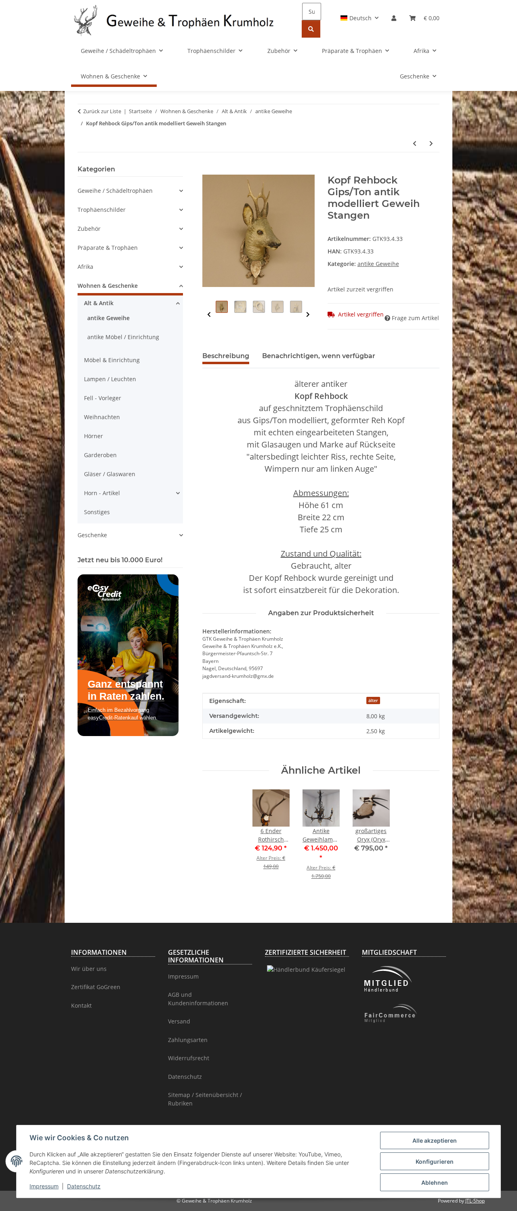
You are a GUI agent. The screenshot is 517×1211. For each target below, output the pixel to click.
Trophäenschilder (102, 209)
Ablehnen (434, 1182)
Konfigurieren (435, 1161)
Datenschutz (84, 1186)
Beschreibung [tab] (225, 356)
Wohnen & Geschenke (108, 285)
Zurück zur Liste (102, 111)
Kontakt (81, 1005)
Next (308, 315)
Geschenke (92, 535)
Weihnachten (102, 417)
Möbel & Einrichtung (112, 360)
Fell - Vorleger (102, 398)
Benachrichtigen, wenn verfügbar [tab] (318, 356)
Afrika (85, 266)
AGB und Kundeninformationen (198, 999)
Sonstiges (97, 512)
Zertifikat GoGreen (95, 987)
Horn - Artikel (102, 493)
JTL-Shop (475, 1200)
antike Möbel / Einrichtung (123, 337)
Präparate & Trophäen (108, 247)
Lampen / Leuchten (110, 379)
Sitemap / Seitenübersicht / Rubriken (205, 1099)
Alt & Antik (98, 303)
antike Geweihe (378, 264)
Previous (209, 315)
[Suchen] (311, 29)
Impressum (44, 1186)
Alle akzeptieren (434, 1140)
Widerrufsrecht (188, 1058)
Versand (179, 1021)
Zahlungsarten (188, 1040)
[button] (359, 18)
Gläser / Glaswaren (109, 474)
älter (373, 700)
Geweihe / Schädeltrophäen (115, 190)
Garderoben (100, 455)
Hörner (93, 436)
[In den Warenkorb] (208, 170)
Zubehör (89, 228)
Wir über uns (89, 969)
